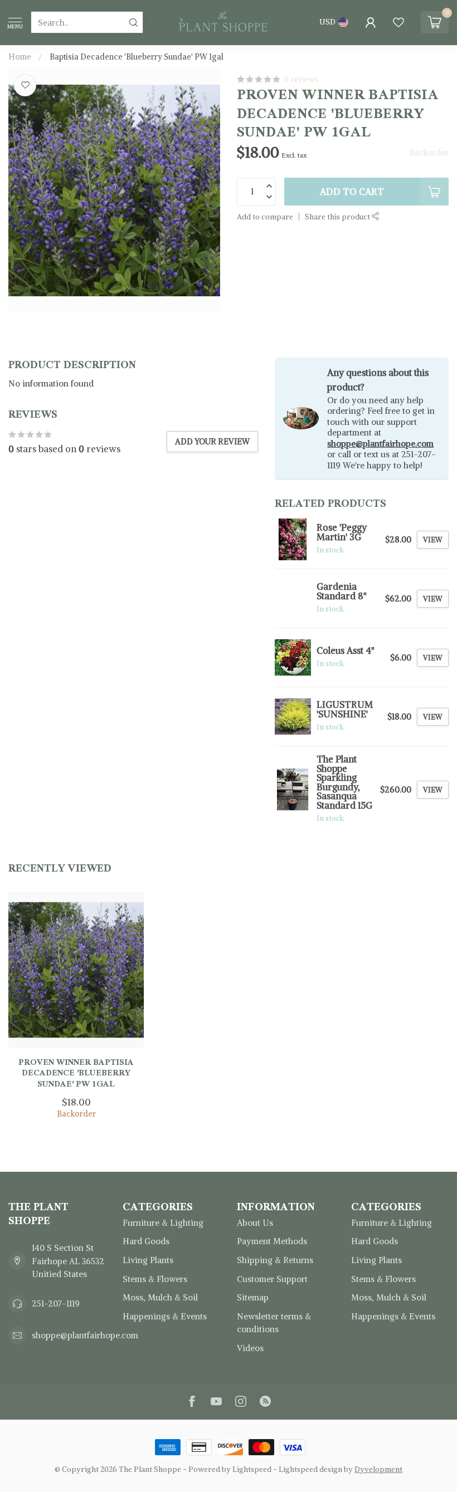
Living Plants (148, 1260)
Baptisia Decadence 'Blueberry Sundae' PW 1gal (136, 57)
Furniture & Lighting (163, 1222)
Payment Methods (272, 1241)
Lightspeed (251, 1469)
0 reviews (301, 79)
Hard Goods (146, 1241)
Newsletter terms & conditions (274, 1323)
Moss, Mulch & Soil (160, 1297)
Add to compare (265, 217)
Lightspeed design (310, 1469)
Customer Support (272, 1279)
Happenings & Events (165, 1316)
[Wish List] (398, 22)
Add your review (212, 442)
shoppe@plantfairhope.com (380, 443)
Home (19, 57)
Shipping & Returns (275, 1260)
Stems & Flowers (155, 1279)
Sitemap (253, 1297)
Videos (250, 1348)
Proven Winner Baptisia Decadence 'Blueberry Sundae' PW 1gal (76, 1072)
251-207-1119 (56, 1303)
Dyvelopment (378, 1469)
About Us (255, 1222)
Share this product (338, 217)
